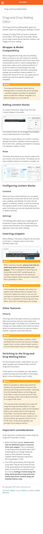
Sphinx (12, 490)
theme (24, 490)
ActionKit (23, 2)
